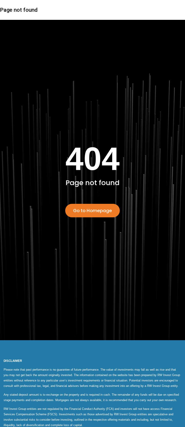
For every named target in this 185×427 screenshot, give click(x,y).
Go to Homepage (92, 210)
